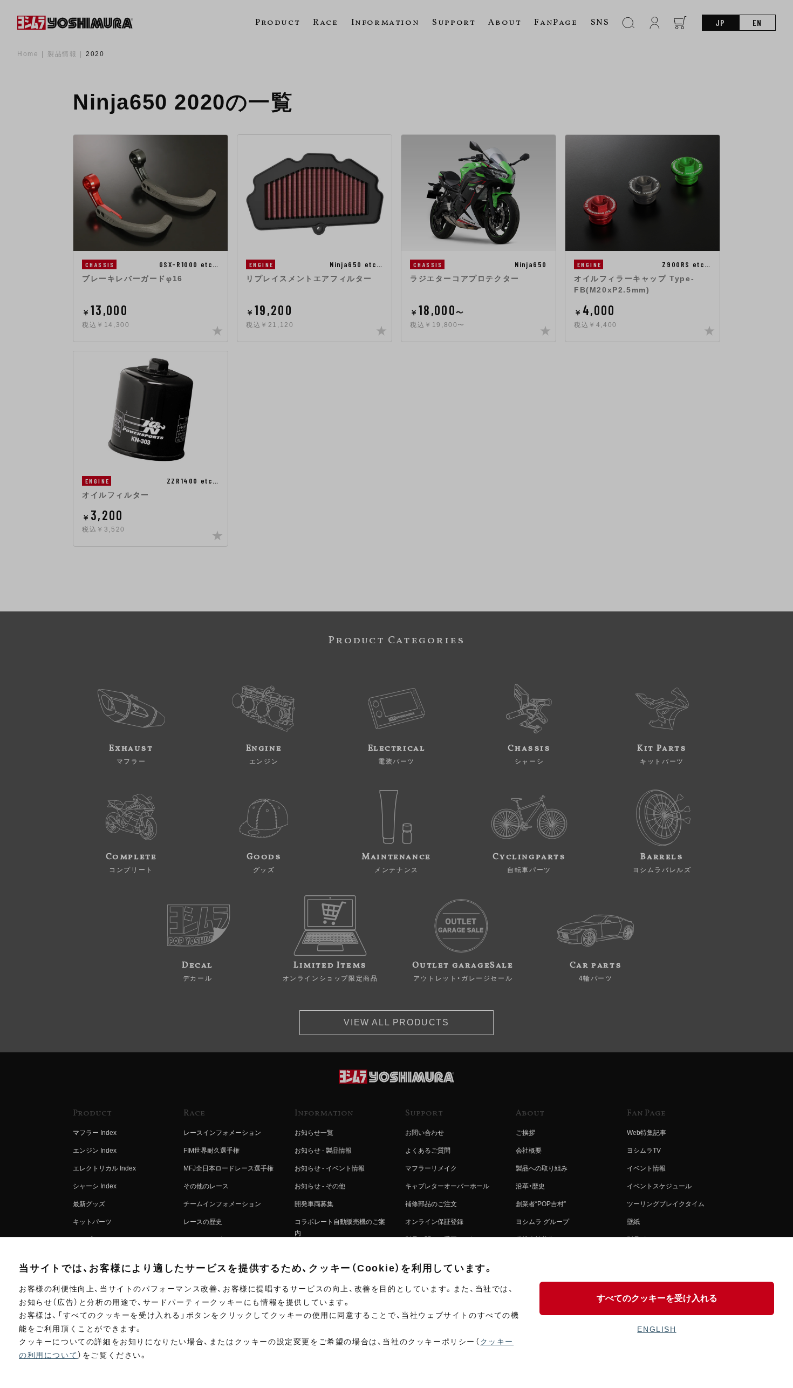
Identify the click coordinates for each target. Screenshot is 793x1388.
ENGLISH (656, 1329)
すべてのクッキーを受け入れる (657, 1298)
